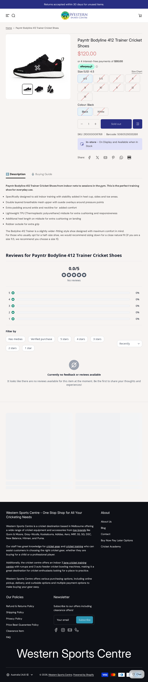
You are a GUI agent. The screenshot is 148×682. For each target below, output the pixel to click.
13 (85, 96)
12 (133, 87)
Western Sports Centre (60, 674)
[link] (89, 157)
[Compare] (137, 124)
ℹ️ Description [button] (15, 174)
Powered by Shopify (83, 674)
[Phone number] (77, 630)
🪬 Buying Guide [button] (41, 174)
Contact (105, 534)
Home (9, 28)
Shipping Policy (15, 612)
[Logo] (74, 15)
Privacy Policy (14, 618)
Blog (103, 528)
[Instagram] (63, 630)
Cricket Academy (111, 546)
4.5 (85, 78)
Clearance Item (15, 630)
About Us (106, 521)
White (100, 111)
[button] (13, 15)
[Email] (70, 630)
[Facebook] (56, 630)
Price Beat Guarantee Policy (22, 624)
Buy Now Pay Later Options (117, 540)
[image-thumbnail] (27, 89)
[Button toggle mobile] (8, 15)
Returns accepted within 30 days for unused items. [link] (74, 4)
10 (101, 87)
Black (85, 111)
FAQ (8, 637)
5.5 (101, 78)
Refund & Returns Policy (20, 606)
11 (116, 87)
